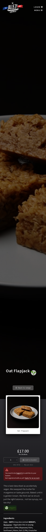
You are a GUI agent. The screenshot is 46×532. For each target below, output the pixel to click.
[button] (38, 10)
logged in (19, 473)
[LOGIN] (42, 7)
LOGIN (37, 7)
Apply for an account (32, 478)
